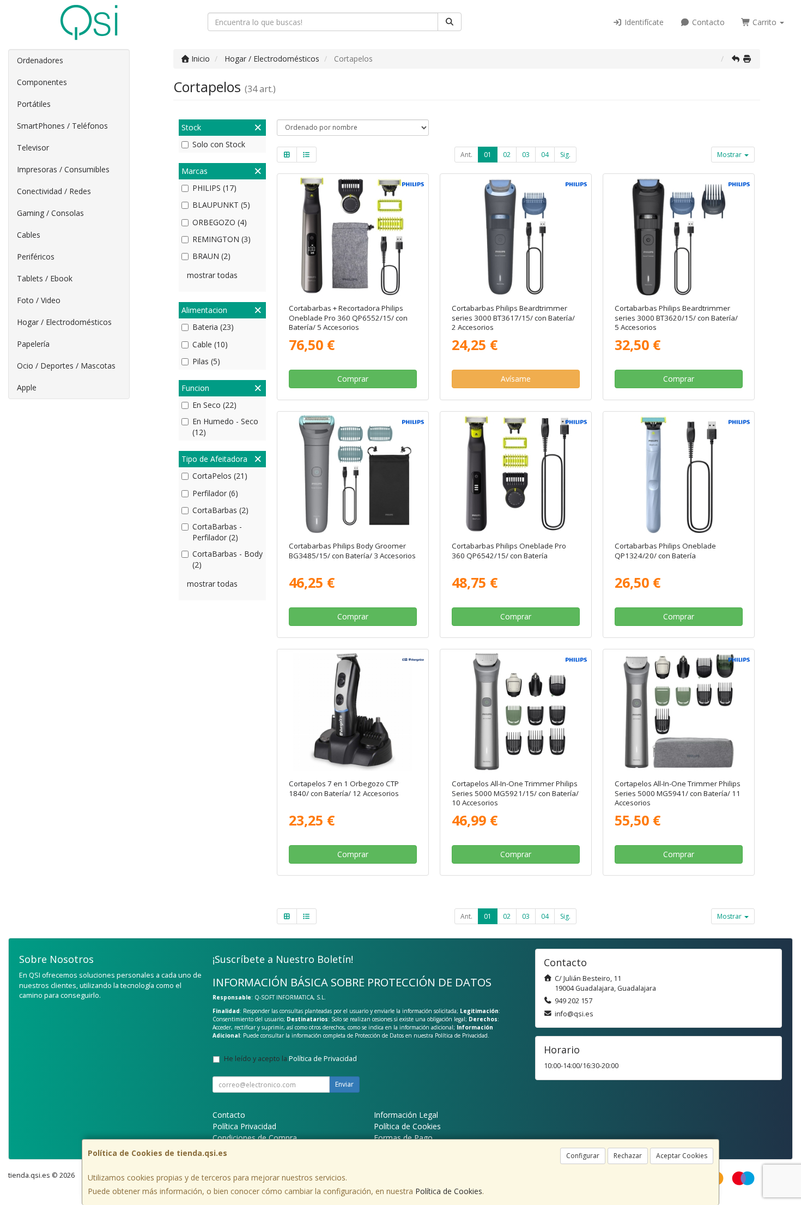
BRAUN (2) (211, 256)
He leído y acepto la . (291, 1058)
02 (507, 154)
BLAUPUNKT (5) (221, 205)
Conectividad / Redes (54, 191)
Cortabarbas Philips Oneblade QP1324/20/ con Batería (665, 550)
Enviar (344, 1084)
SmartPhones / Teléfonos (62, 125)
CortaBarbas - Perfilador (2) (217, 532)
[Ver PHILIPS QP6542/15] (516, 474)
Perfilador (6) (215, 493)
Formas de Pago (403, 1137)
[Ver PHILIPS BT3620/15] (679, 236)
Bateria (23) (213, 327)
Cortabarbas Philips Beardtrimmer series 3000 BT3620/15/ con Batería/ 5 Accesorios (676, 317)
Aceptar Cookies (681, 1155)
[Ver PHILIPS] (679, 474)
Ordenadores (40, 60)
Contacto (707, 22)
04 (545, 154)
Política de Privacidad (461, 1035)
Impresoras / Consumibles (63, 169)
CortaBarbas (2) (220, 510)
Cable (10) (210, 344)
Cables (28, 235)
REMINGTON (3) (221, 239)
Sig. (565, 154)
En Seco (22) (214, 405)
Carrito (764, 22)
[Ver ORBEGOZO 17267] (352, 712)
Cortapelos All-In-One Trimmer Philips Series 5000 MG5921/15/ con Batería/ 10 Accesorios (515, 793)
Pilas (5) (206, 361)
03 (526, 154)
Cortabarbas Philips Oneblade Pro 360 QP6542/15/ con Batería (509, 550)
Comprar (352, 378)
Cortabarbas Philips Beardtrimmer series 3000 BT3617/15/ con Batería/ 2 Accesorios (513, 317)
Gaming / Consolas (50, 213)
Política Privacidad (244, 1126)
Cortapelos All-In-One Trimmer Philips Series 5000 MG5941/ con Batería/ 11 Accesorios (678, 793)
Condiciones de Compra (255, 1137)
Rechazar (628, 1155)
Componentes (42, 82)
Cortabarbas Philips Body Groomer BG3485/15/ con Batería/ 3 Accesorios (352, 550)
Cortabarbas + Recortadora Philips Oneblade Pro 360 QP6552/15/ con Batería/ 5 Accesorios (348, 317)
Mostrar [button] (730, 154)
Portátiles (34, 104)
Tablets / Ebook (44, 278)
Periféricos (35, 256)
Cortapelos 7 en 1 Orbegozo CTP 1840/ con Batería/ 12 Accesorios (344, 788)
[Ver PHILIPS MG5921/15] (516, 712)
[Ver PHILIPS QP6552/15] (352, 236)
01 (487, 154)
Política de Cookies (448, 1191)
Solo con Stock (218, 144)
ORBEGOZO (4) (219, 222)
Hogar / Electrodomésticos (64, 322)
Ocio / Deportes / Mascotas (66, 365)
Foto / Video (38, 300)
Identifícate (643, 22)
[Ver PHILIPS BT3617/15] (516, 236)
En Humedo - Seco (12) (225, 426)
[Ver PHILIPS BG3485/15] (352, 474)
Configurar (582, 1155)
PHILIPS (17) (214, 188)
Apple (27, 387)
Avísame (516, 378)
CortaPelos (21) (219, 476)
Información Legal (406, 1115)
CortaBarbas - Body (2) (227, 559)
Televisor (33, 147)
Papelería (33, 344)
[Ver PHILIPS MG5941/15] (679, 712)
